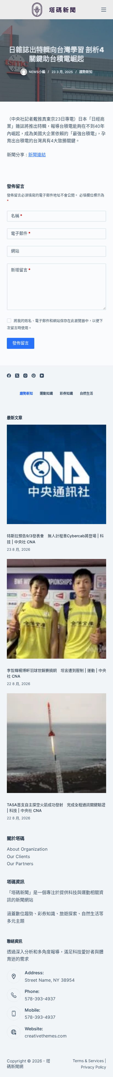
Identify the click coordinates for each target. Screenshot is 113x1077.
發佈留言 (20, 343)
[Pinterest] (34, 376)
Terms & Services (88, 1060)
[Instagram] (25, 376)
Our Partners (20, 863)
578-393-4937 (40, 998)
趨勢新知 (85, 72)
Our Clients (18, 856)
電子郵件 (20, 233)
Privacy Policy (93, 1067)
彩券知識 (66, 393)
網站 (15, 251)
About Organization (27, 849)
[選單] (103, 9)
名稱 (16, 215)
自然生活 (86, 393)
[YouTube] (42, 376)
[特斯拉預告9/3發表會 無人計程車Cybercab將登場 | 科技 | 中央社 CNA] (56, 474)
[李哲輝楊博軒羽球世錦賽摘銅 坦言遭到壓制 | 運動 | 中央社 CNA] (56, 609)
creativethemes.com (46, 1036)
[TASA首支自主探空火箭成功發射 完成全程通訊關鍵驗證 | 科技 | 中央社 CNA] (56, 743)
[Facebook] (9, 376)
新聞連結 (37, 154)
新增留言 (20, 269)
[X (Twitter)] (17, 376)
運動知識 (46, 393)
